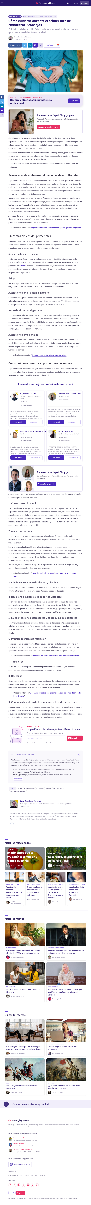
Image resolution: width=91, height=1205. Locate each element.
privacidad (67, 1198)
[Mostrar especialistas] (6, 1104)
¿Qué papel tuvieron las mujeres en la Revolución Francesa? (64, 1087)
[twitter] (24, 45)
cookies (74, 1198)
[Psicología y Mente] (45, 3)
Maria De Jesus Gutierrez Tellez (33, 431)
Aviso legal (59, 1198)
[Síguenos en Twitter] (14, 1185)
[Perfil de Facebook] (12, 824)
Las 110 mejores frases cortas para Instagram (62, 1048)
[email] (35, 45)
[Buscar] (68, 3)
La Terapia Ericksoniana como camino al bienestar (23, 991)
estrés (22, 265)
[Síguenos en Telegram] (32, 1185)
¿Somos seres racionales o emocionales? (49, 355)
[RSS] (37, 1185)
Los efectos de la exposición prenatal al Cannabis (76, 891)
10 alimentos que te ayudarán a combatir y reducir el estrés (21, 857)
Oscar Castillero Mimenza (23, 37)
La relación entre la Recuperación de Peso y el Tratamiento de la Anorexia (55, 892)
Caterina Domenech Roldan (69, 393)
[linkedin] (30, 45)
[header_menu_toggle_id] (2, 3)
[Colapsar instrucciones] (78, 754)
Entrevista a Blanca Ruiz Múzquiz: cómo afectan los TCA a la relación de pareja (23, 952)
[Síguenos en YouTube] (28, 1185)
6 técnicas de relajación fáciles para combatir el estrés (55, 655)
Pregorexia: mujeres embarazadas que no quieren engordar (55, 227)
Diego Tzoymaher (65, 431)
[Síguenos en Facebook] (10, 1185)
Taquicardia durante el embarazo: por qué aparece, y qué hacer (14, 892)
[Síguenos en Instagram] (23, 1185)
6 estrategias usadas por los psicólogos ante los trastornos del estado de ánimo (23, 1048)
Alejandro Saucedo (28, 393)
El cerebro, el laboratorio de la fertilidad (65, 859)
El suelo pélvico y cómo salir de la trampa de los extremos (34, 891)
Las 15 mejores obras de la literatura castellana (21, 1087)
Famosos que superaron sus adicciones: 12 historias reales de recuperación (66, 952)
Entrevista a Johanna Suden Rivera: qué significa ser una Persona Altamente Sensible (65, 992)
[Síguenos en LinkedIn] (19, 1185)
